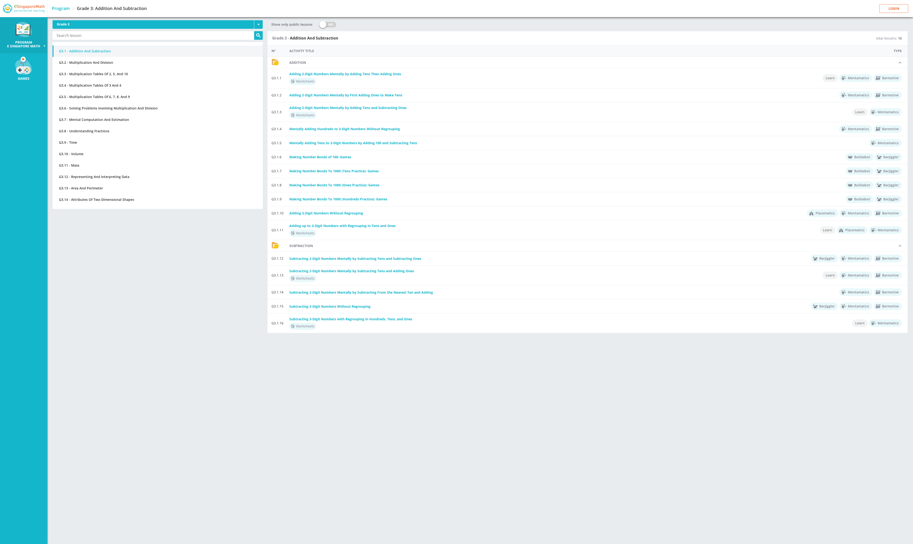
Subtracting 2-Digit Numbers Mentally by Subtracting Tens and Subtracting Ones (355, 258)
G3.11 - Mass (69, 165)
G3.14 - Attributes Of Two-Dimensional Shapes (96, 199)
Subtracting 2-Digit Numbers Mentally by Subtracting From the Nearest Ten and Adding (361, 292)
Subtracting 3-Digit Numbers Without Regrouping (329, 306)
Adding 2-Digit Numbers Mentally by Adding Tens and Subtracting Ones (348, 107)
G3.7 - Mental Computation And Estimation (94, 119)
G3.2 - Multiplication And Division (86, 62)
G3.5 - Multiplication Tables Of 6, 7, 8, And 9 (94, 96)
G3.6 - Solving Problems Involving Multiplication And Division (108, 108)
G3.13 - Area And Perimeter (81, 188)
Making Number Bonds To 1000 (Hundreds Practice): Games (338, 199)
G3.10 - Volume (71, 154)
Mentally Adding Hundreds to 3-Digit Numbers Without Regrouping (344, 129)
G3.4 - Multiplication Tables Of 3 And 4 (90, 85)
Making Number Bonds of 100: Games (320, 157)
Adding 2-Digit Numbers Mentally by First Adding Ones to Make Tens (345, 95)
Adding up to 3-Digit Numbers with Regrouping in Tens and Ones (342, 225)
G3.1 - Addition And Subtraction (85, 51)
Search (258, 35)
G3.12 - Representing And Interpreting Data (94, 176)
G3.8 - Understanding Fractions (84, 131)
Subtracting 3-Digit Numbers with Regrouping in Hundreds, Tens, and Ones (350, 319)
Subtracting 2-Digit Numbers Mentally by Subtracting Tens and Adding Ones (351, 271)
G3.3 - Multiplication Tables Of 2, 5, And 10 (93, 74)
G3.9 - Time (68, 142)
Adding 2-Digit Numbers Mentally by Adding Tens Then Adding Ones (345, 74)
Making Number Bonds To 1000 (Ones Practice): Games (334, 185)
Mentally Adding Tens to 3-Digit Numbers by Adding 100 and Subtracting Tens (353, 143)
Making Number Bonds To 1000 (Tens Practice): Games (334, 171)
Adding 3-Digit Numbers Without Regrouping (326, 213)
